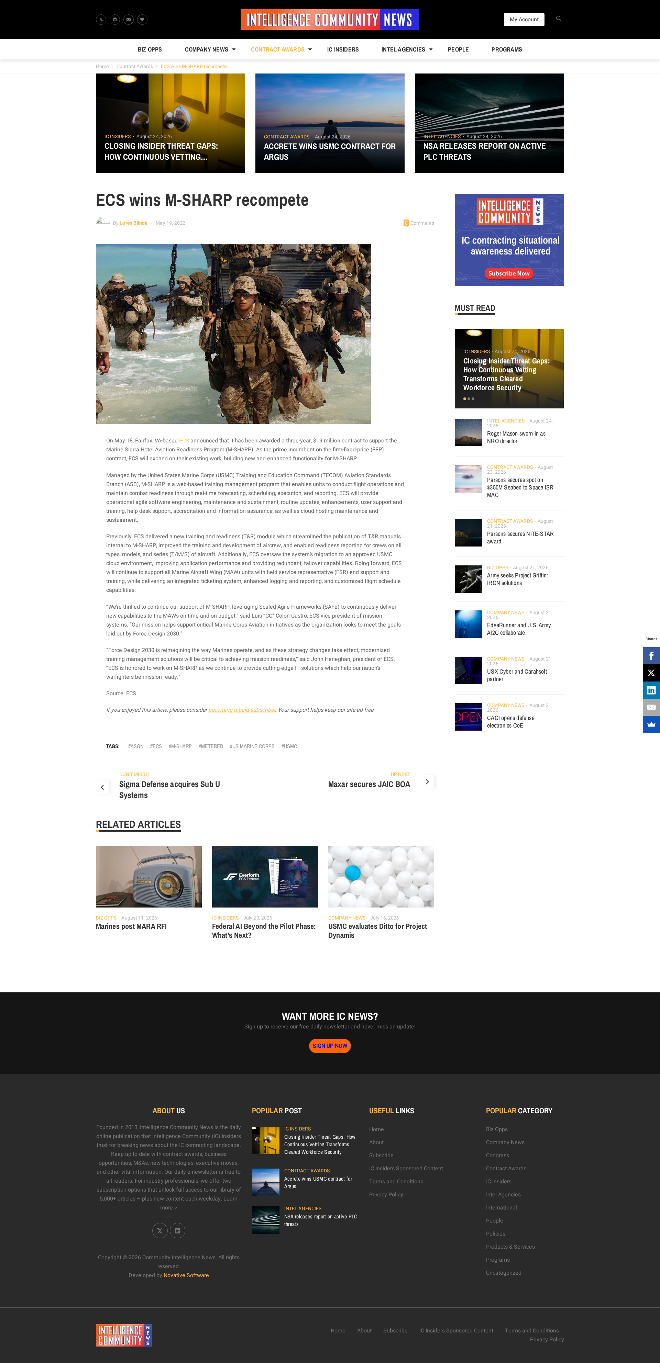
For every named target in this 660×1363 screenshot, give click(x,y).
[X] (651, 673)
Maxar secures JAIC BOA (369, 783)
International (501, 1208)
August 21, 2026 (531, 567)
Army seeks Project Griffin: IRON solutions (517, 579)
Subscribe (381, 1155)
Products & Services (510, 1247)
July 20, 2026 (257, 918)
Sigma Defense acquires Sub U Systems (169, 789)
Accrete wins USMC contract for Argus (330, 151)
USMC (290, 746)
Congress (497, 1155)
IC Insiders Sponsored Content (406, 1168)
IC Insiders (343, 49)
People (458, 49)
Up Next (400, 774)
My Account (524, 19)
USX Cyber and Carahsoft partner (517, 675)
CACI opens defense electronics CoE (511, 721)
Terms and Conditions (396, 1182)
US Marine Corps (253, 746)
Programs (507, 49)
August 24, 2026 (154, 136)
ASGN (137, 746)
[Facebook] (651, 655)
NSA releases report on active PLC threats (485, 151)
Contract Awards (278, 49)
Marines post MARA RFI (131, 926)
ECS (184, 441)
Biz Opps (150, 49)
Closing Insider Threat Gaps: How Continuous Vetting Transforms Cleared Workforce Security (170, 151)
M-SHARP (181, 746)
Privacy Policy (386, 1195)
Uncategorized (503, 1273)
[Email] (651, 707)
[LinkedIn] (651, 690)
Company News (206, 49)
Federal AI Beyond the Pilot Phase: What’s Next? (264, 930)
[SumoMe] (651, 724)
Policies (495, 1234)
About (376, 1142)
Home (102, 66)
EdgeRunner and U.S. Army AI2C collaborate (519, 629)
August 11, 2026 (139, 918)
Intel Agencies (403, 49)
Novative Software (186, 1275)
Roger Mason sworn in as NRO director (516, 437)
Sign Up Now (330, 1046)
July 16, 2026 (384, 918)
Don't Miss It (134, 774)
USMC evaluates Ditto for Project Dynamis (377, 930)
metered (212, 746)
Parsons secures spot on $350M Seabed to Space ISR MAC (520, 487)
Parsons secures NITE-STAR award (520, 537)
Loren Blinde (133, 223)
